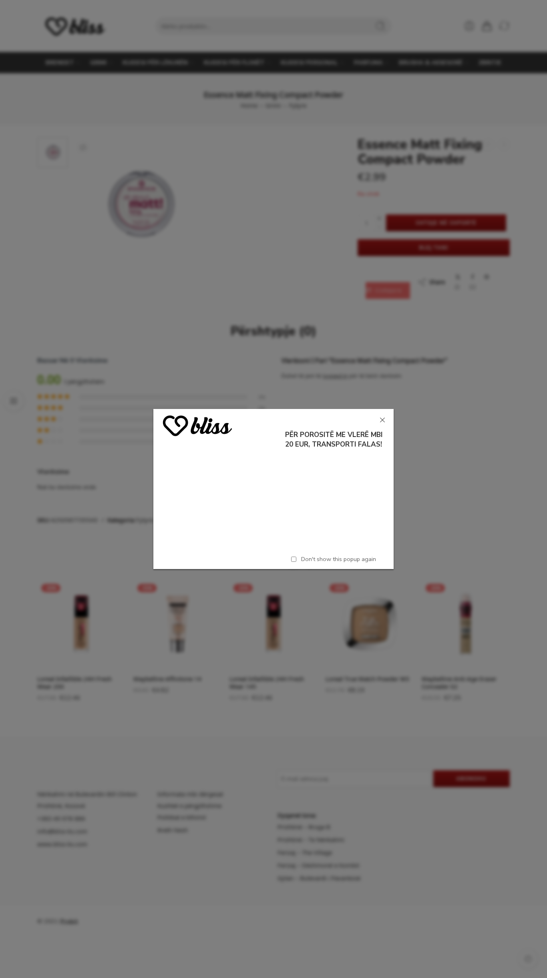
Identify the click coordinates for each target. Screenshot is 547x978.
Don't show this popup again (338, 559)
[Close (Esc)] (382, 420)
